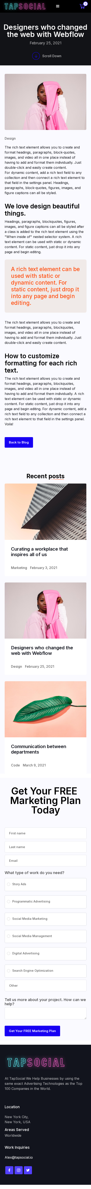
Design (10, 138)
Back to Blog (19, 442)
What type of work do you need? (34, 873)
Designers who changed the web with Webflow (42, 650)
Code (15, 765)
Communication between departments (38, 749)
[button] (58, 6)
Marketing (19, 568)
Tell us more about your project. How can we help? (45, 1002)
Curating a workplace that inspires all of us (39, 551)
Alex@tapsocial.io (19, 1157)
